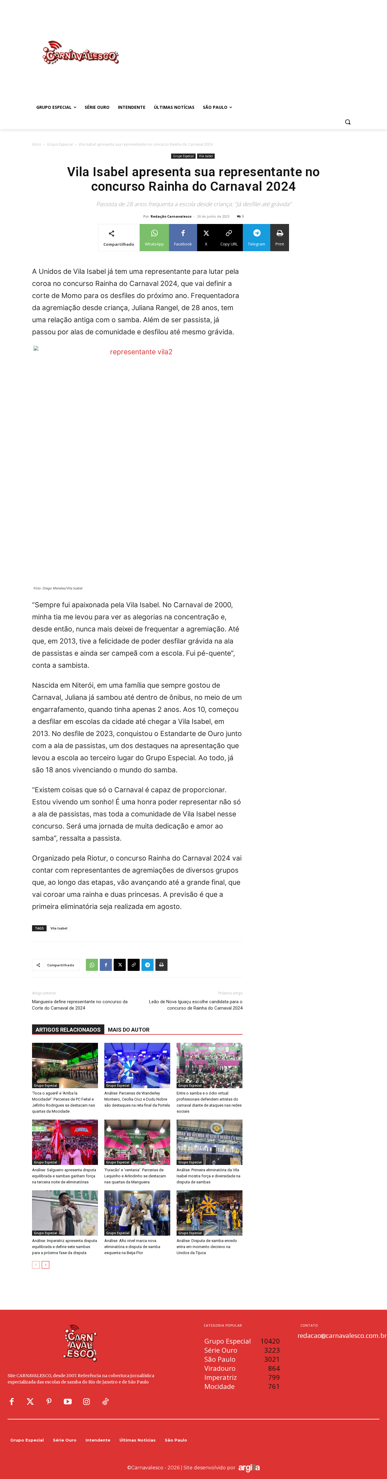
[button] (347, 122)
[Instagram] (86, 1402)
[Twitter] (30, 1402)
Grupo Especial (60, 144)
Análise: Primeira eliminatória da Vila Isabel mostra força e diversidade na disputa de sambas (208, 1176)
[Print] (161, 965)
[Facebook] (106, 965)
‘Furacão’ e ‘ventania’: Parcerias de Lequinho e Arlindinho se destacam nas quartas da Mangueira (135, 1176)
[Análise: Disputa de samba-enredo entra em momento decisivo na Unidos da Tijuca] (209, 1213)
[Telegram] (147, 965)
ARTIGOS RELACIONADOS (68, 1030)
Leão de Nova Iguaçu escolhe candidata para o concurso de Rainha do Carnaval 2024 (195, 1005)
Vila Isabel (206, 156)
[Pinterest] (49, 1402)
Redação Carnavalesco (171, 216)
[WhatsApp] (92, 965)
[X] (120, 965)
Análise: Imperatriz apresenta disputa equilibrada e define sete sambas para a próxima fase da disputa (64, 1246)
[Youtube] (68, 1402)
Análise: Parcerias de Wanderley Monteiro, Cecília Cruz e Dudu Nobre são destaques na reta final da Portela (137, 1099)
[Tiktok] (105, 1402)
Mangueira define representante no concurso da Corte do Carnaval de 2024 (80, 1005)
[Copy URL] (134, 965)
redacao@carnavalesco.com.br (342, 1335)
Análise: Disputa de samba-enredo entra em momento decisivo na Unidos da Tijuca (207, 1246)
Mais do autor (128, 1030)
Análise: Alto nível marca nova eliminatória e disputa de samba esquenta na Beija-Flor (132, 1246)
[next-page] (45, 1265)
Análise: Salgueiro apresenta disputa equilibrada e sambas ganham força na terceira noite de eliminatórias (64, 1176)
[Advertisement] (242, 46)
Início (36, 144)
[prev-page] (36, 1265)
